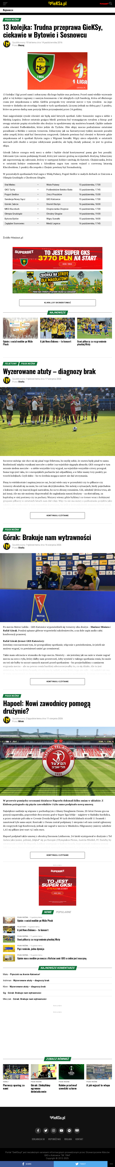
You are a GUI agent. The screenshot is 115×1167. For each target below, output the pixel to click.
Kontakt (79, 1139)
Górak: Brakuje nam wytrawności (24, 993)
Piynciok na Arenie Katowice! (25, 974)
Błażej (21, 45)
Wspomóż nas (54, 1139)
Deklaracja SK (38, 1139)
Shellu (21, 382)
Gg (4, 993)
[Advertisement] (57, 1032)
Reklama (68, 1139)
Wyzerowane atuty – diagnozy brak (31, 980)
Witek (21, 721)
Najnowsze (8, 10)
